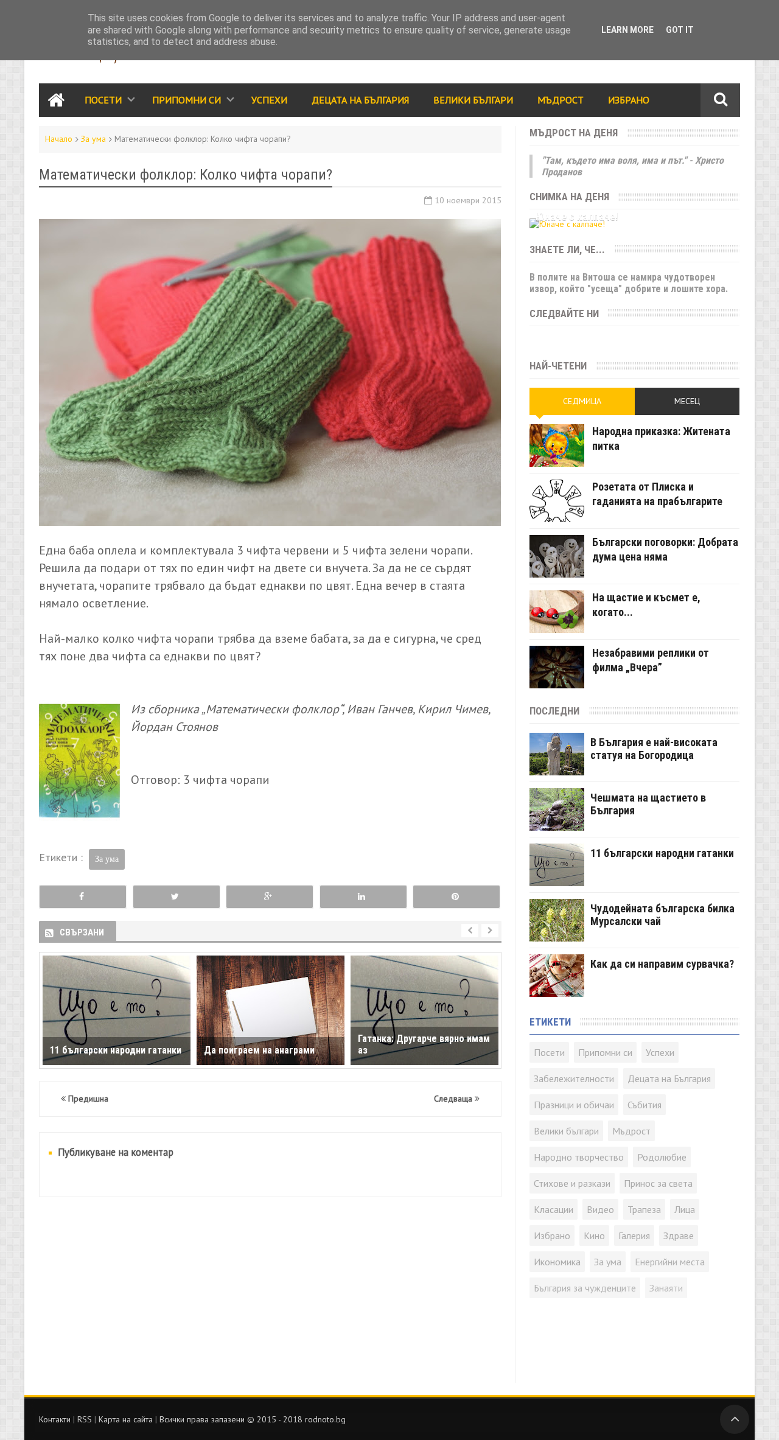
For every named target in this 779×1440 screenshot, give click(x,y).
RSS (84, 1419)
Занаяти (666, 1288)
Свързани (82, 932)
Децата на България (360, 100)
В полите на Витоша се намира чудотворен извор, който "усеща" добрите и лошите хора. (628, 283)
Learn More (627, 30)
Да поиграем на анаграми (259, 1050)
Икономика (557, 1262)
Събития (644, 1105)
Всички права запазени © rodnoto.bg (252, 1419)
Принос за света (658, 1183)
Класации (553, 1209)
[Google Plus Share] (269, 897)
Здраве (678, 1235)
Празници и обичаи (574, 1105)
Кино (594, 1235)
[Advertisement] (270, 1297)
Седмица (582, 401)
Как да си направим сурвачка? (662, 963)
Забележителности (574, 1078)
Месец (687, 401)
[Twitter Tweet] (176, 897)
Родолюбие (661, 1157)
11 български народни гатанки (115, 1050)
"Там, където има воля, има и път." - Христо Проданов (633, 166)
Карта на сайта (126, 1419)
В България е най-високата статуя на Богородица (654, 748)
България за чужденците (585, 1288)
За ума (93, 138)
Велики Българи (473, 100)
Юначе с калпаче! (577, 216)
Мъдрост (560, 100)
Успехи (269, 100)
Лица (684, 1209)
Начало (58, 138)
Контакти (55, 1419)
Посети (103, 100)
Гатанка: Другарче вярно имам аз (424, 1044)
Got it (680, 30)
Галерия (634, 1235)
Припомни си (186, 100)
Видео (600, 1209)
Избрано (628, 100)
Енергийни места (670, 1262)
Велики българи (566, 1131)
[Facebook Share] (83, 897)
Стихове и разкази (572, 1183)
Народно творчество (579, 1157)
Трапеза (644, 1209)
